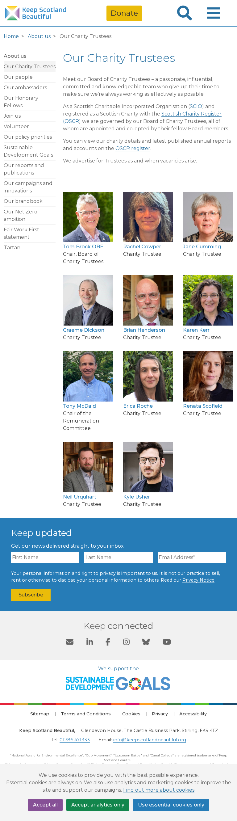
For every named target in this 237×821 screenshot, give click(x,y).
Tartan (12, 248)
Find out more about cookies (158, 790)
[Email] (69, 642)
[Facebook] (108, 642)
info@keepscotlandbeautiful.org (149, 740)
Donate (124, 13)
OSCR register (132, 148)
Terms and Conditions (86, 714)
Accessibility (193, 714)
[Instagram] (126, 642)
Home (11, 36)
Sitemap (39, 714)
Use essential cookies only (171, 805)
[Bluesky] (146, 642)
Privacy (160, 714)
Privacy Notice (198, 580)
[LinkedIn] (89, 642)
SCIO (196, 106)
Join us (12, 116)
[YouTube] (167, 642)
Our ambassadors (25, 88)
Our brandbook (23, 201)
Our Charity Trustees (30, 66)
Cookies (131, 714)
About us (39, 36)
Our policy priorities (28, 137)
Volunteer (16, 126)
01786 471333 (75, 740)
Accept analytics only (97, 805)
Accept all (45, 805)
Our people (18, 77)
